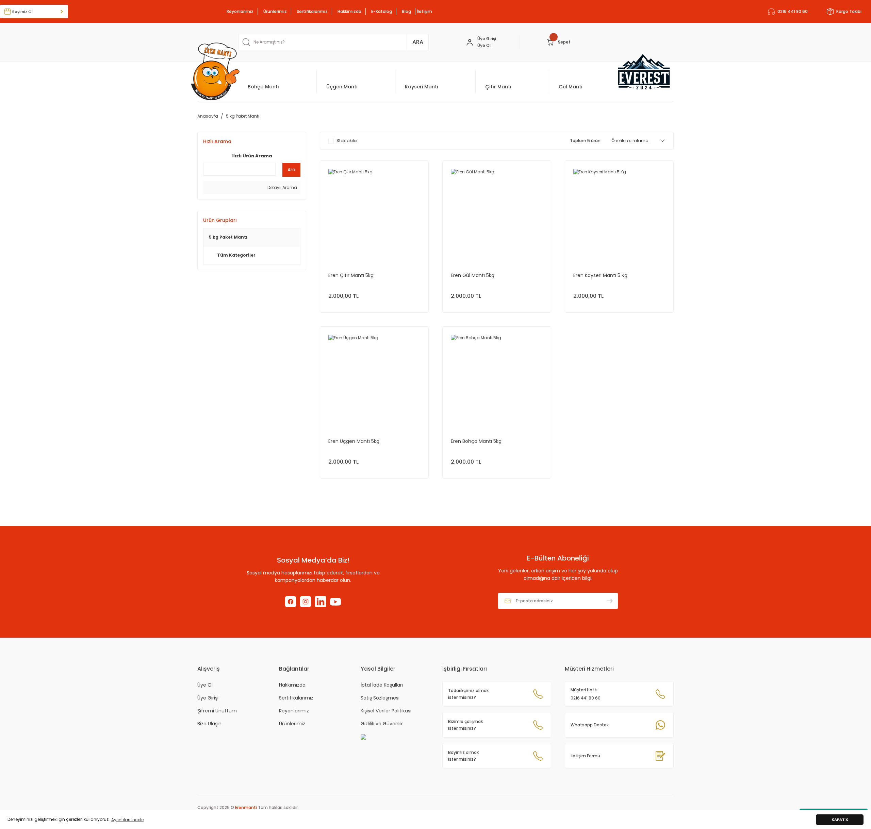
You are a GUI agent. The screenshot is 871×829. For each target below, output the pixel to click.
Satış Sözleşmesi (380, 697)
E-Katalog (381, 11)
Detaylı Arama (281, 187)
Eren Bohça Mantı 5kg (476, 441)
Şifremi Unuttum (217, 710)
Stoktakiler (347, 140)
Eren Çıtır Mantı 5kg (351, 275)
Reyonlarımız (240, 11)
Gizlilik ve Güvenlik (382, 723)
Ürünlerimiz (275, 11)
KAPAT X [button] (840, 819)
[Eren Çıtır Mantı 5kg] (374, 215)
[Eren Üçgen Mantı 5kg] (374, 381)
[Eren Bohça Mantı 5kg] (497, 381)
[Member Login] (469, 42)
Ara (291, 169)
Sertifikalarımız (312, 11)
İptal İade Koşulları (382, 684)
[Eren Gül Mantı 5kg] (497, 215)
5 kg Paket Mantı (242, 116)
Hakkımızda (349, 11)
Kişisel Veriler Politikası (386, 710)
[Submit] (610, 601)
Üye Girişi (486, 38)
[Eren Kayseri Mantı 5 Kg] (619, 215)
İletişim (424, 11)
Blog (406, 11)
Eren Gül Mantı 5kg (472, 275)
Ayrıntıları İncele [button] (127, 820)
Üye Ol (205, 684)
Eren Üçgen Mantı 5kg (353, 441)
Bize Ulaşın (209, 723)
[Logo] (215, 71)
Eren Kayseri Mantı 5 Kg (600, 275)
